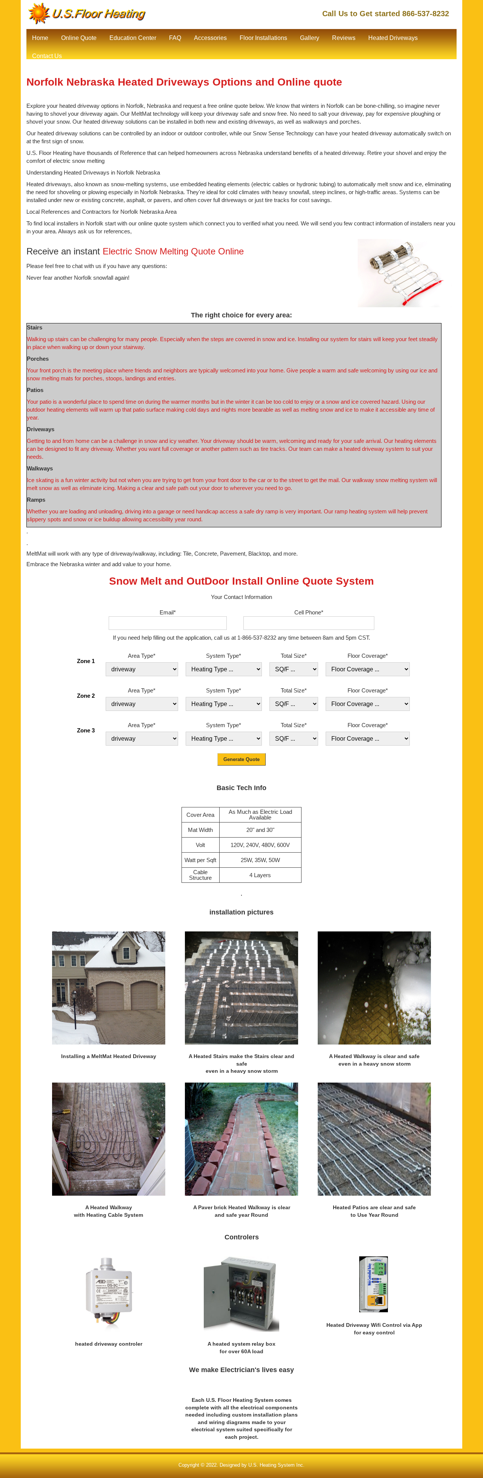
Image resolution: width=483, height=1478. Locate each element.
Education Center (132, 38)
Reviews (343, 38)
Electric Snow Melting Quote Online (173, 251)
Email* (168, 612)
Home (40, 38)
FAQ (175, 38)
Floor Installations (263, 38)
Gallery (309, 38)
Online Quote (79, 38)
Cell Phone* (308, 612)
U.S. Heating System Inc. (276, 1465)
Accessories (210, 38)
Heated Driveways (393, 38)
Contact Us (47, 56)
